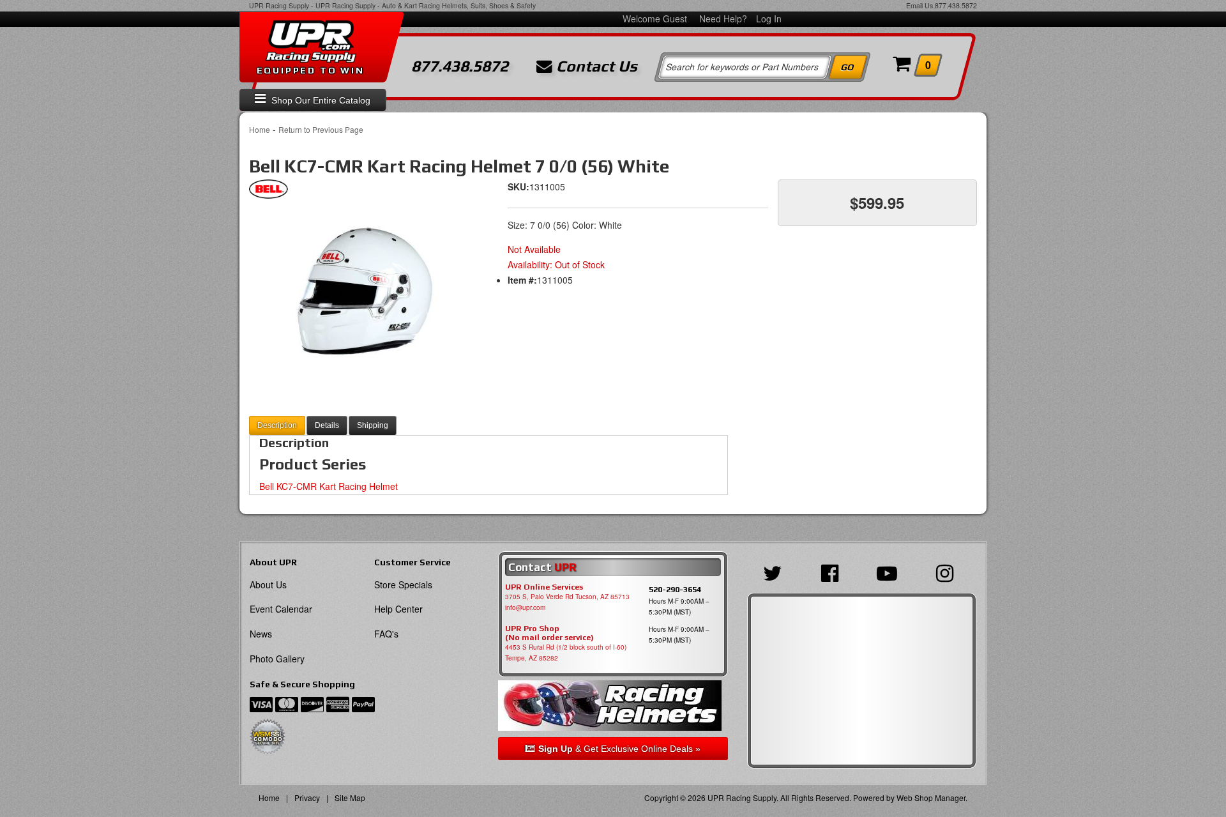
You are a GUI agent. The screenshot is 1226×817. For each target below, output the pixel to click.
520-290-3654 (675, 589)
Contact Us (594, 66)
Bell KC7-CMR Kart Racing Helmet (328, 486)
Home (259, 129)
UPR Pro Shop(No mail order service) (549, 633)
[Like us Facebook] (833, 571)
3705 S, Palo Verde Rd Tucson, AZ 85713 (567, 596)
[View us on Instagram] (948, 571)
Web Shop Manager (931, 797)
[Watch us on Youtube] (890, 571)
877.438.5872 (956, 5)
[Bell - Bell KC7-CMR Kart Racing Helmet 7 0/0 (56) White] (268, 192)
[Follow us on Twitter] (776, 571)
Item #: (522, 279)
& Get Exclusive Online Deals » (619, 749)
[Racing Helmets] (612, 705)
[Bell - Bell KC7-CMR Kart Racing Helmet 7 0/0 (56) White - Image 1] (364, 288)
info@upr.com (525, 607)
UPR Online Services (544, 587)
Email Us (919, 5)
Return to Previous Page (320, 129)
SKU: (518, 186)
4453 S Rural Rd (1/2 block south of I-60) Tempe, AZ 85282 (565, 652)
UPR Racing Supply (279, 5)
